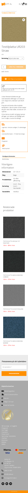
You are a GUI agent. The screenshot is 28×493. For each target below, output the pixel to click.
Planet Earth (5, 434)
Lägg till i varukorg (16, 67)
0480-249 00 (10, 90)
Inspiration (5, 432)
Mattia (3, 444)
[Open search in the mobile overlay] (19, 4)
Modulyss (5, 440)
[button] (26, 4)
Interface (14, 11)
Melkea (4, 442)
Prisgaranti (5, 428)
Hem (3, 11)
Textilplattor (8, 11)
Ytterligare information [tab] (8, 156)
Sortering (5, 58)
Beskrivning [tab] (5, 159)
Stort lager (5, 430)
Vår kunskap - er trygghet (9, 426)
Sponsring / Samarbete (9, 436)
